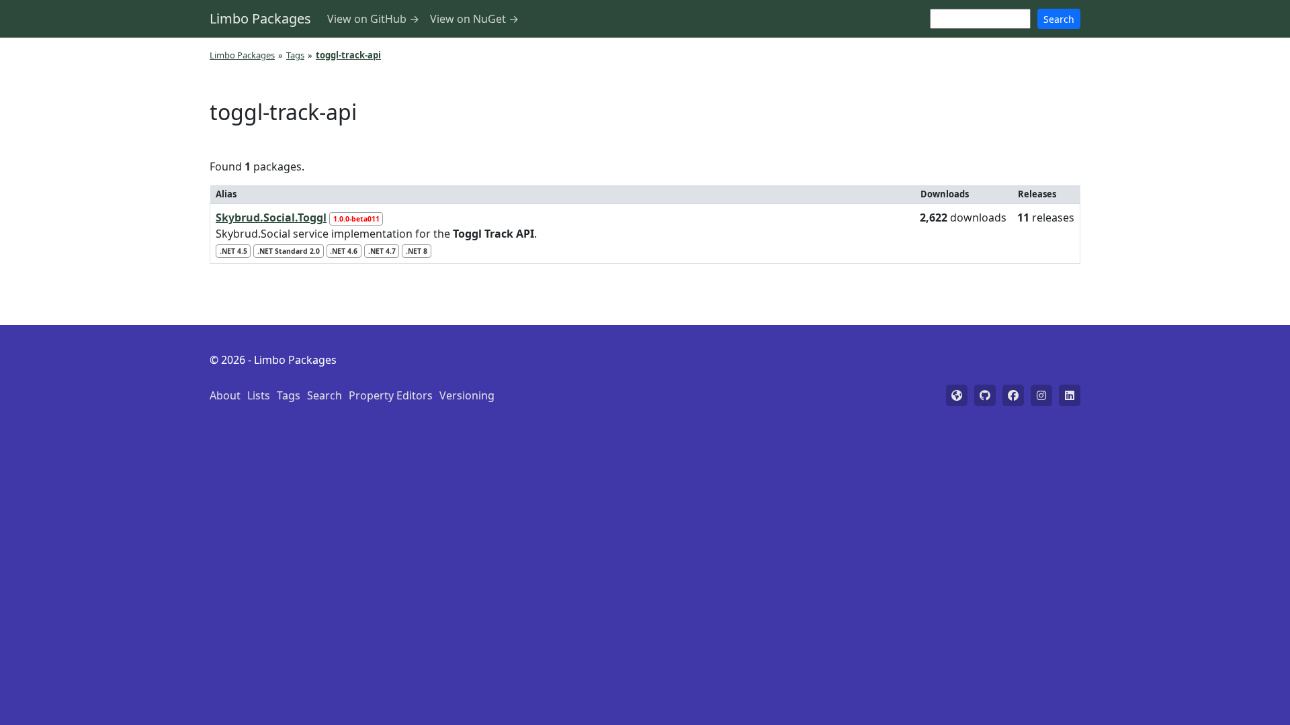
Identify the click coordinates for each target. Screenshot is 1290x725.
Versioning (466, 395)
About (225, 395)
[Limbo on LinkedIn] (1069, 395)
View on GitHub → (373, 18)
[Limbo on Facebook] (1013, 395)
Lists (258, 395)
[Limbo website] (957, 395)
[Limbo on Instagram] (1041, 395)
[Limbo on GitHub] (985, 395)
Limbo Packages (260, 18)
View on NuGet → (474, 18)
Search (1058, 19)
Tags (295, 55)
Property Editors (391, 395)
